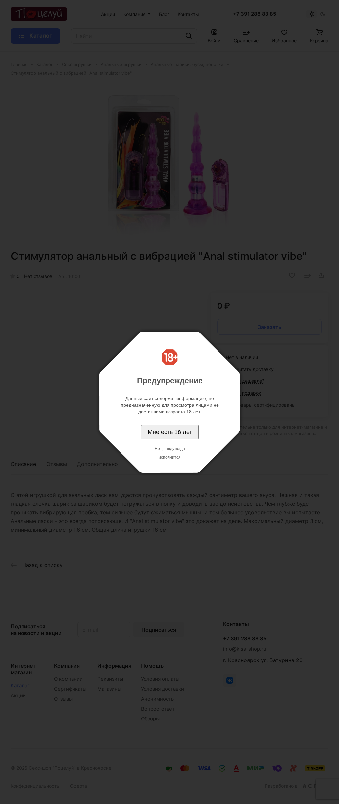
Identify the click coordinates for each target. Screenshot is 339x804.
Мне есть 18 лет (170, 432)
